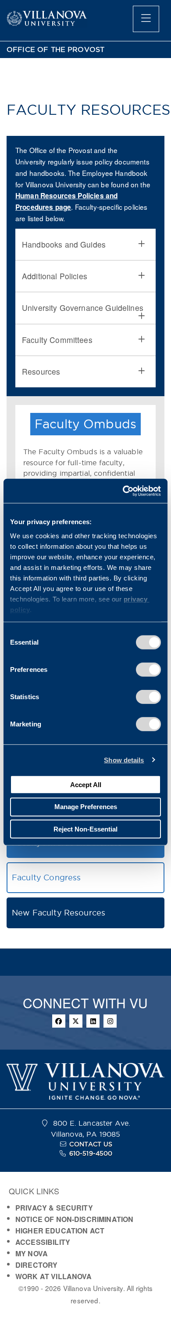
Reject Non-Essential (85, 828)
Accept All (85, 784)
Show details (124, 759)
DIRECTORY (36, 1265)
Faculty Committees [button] (57, 340)
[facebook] (58, 1021)
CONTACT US (90, 1144)
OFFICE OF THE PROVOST (55, 49)
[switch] (148, 670)
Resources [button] (41, 371)
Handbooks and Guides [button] (64, 244)
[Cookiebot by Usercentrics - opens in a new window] (123, 490)
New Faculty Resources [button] (58, 912)
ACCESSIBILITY (42, 1242)
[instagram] (110, 1021)
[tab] (85, 244)
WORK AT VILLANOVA (53, 1276)
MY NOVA (31, 1253)
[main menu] (146, 19)
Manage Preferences (85, 806)
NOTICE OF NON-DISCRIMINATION (74, 1219)
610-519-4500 (91, 1153)
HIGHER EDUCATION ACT (59, 1231)
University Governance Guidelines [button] (82, 307)
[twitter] (75, 1021)
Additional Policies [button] (54, 276)
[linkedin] (93, 1021)
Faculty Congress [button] (46, 877)
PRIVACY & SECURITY (54, 1208)
